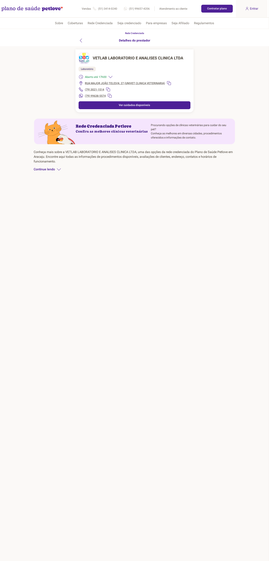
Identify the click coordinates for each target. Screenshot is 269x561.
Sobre (59, 23)
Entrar (254, 8)
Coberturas (75, 23)
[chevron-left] (81, 40)
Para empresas (156, 23)
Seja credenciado (129, 23)
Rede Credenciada (100, 23)
